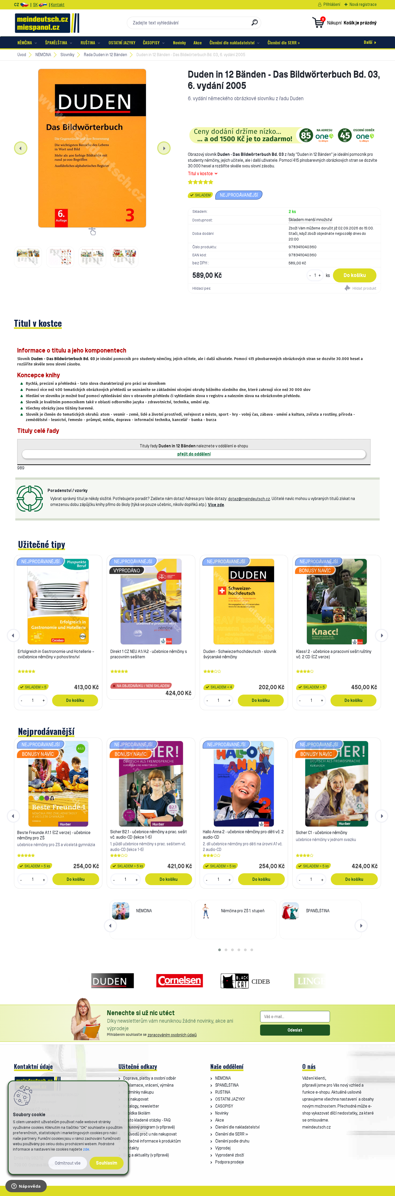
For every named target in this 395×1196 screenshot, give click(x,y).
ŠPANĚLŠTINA (56, 42)
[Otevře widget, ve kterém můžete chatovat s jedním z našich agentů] (26, 1186)
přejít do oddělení (194, 454)
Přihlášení (332, 4)
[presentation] (20, 148)
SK (35, 4)
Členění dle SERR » (284, 42)
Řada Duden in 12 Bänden (105, 54)
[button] (219, 950)
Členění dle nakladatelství (232, 42)
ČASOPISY (151, 42)
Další (368, 42)
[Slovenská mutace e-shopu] (42, 4)
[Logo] (47, 22)
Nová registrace (363, 4)
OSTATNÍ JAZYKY (122, 42)
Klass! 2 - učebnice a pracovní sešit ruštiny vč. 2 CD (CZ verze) (333, 654)
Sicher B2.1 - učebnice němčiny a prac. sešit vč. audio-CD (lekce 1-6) (148, 834)
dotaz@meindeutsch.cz (249, 499)
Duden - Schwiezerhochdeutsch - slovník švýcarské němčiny (239, 654)
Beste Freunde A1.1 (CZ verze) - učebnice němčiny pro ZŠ (54, 835)
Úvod (21, 54)
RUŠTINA (88, 42)
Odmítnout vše (68, 1163)
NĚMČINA (24, 42)
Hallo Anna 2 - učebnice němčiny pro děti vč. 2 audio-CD (243, 834)
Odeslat (295, 1030)
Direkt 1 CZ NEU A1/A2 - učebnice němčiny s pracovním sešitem (148, 654)
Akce (197, 42)
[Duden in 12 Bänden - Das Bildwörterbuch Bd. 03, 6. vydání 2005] (92, 148)
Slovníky (67, 54)
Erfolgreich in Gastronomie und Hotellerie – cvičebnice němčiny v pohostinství (56, 654)
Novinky (179, 42)
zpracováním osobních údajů (172, 1035)
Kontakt (57, 4)
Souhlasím (106, 1162)
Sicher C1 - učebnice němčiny (321, 832)
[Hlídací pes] (332, 288)
